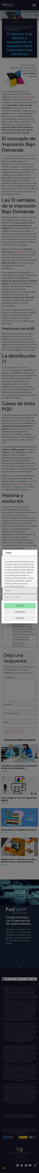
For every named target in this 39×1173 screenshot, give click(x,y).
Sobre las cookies (12, 597)
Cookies (8, 553)
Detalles (8, 591)
